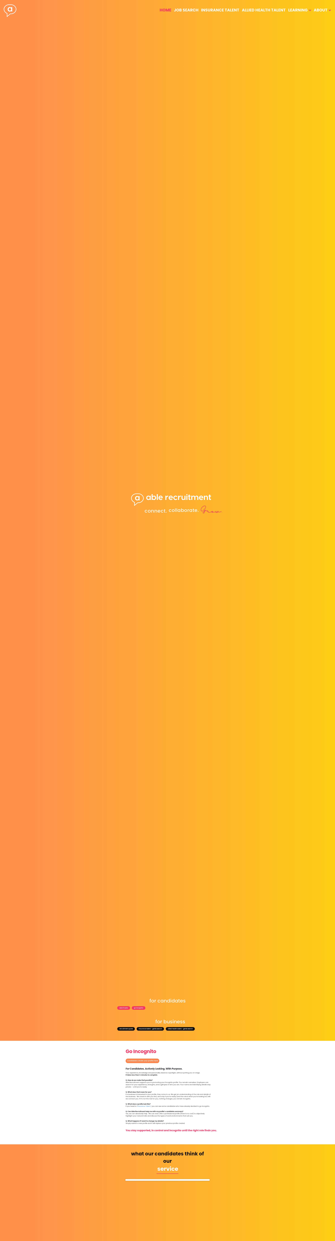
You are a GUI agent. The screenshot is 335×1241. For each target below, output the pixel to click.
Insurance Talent (143, 1106)
